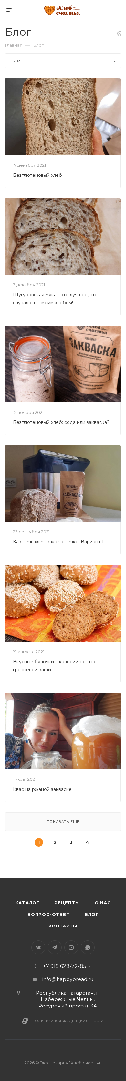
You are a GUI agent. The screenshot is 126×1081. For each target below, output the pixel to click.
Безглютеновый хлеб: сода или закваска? (61, 422)
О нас (103, 902)
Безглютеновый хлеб (37, 175)
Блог (92, 914)
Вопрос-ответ (48, 914)
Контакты (62, 925)
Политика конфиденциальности (68, 1021)
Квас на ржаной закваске (42, 789)
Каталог (27, 902)
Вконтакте (38, 947)
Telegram (55, 947)
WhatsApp (88, 947)
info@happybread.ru (67, 979)
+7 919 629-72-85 (64, 966)
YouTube (71, 947)
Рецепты (67, 902)
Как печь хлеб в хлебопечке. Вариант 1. (59, 542)
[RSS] (119, 33)
